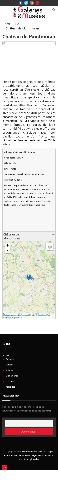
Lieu (18, 24)
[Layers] (49, 246)
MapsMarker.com (10, 315)
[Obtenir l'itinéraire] (53, 234)
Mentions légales (46, 451)
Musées (10, 364)
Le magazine (34, 455)
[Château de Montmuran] (28, 277)
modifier (18, 317)
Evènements (12, 375)
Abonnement (47, 455)
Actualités (10, 386)
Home (6, 24)
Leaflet (21, 315)
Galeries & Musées (28, 451)
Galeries (10, 359)
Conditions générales (29, 459)
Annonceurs (9, 455)
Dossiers (10, 381)
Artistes (9, 370)
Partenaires (21, 455)
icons (26, 315)
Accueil (5, 355)
